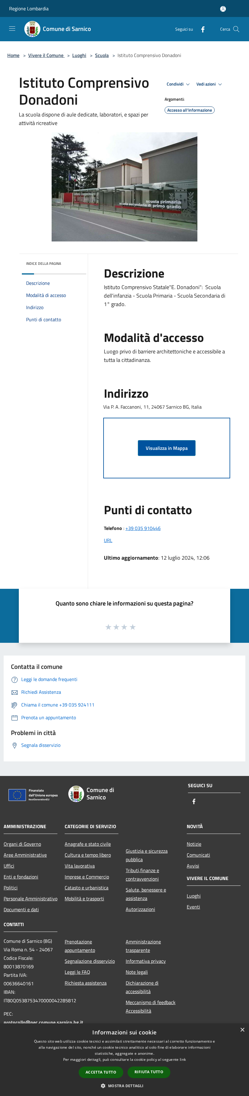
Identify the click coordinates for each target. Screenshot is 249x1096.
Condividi (175, 84)
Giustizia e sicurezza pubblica (147, 855)
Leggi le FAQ (77, 972)
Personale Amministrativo (30, 898)
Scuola (102, 55)
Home (13, 55)
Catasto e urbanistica (86, 887)
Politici (11, 887)
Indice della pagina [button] (43, 263)
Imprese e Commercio (87, 876)
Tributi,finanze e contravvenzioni (142, 874)
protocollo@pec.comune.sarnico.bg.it (43, 1022)
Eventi (193, 906)
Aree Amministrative (25, 854)
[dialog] (124, 1059)
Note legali (137, 972)
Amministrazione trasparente (143, 946)
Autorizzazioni (140, 909)
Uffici (9, 865)
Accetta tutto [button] (101, 1072)
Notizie (194, 844)
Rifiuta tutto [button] (149, 1071)
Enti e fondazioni (21, 876)
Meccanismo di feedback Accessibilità (151, 1006)
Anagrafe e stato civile (88, 844)
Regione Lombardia (29, 8)
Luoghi (79, 55)
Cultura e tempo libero (88, 854)
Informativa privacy (146, 961)
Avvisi (193, 865)
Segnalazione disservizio (90, 961)
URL (108, 540)
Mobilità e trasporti (84, 898)
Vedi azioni (206, 84)
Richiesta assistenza (86, 982)
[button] (124, 1086)
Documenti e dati (21, 909)
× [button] (242, 1030)
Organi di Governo (22, 844)
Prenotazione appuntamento (80, 946)
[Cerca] (236, 29)
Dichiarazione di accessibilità (142, 987)
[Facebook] (200, 29)
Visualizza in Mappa (167, 448)
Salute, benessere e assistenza (146, 894)
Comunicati (198, 854)
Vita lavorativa (80, 865)
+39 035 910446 (143, 528)
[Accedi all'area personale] (223, 9)
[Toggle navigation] (12, 28)
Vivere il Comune (46, 55)
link (183, 1059)
